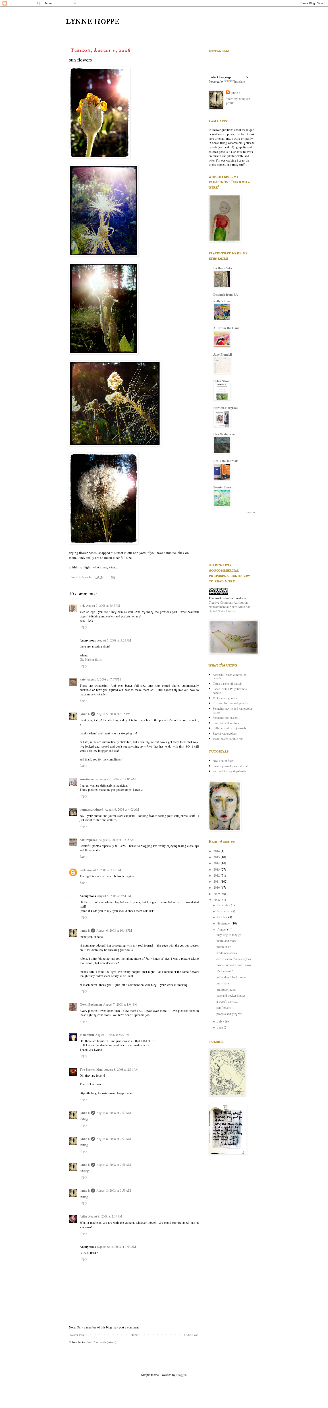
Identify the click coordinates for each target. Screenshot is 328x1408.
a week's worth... (227, 1001)
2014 (217, 863)
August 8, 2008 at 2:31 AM (121, 1069)
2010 (217, 887)
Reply (83, 627)
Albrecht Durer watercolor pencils (229, 676)
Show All (250, 512)
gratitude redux (226, 989)
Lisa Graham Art (225, 434)
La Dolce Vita (222, 268)
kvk (82, 605)
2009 (217, 894)
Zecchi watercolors (225, 733)
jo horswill (87, 1034)
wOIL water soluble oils (228, 739)
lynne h (85, 713)
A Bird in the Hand (226, 328)
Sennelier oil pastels (225, 717)
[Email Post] (113, 577)
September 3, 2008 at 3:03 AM (116, 1246)
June (220, 1027)
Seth (83, 870)
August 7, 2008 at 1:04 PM (120, 1004)
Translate (239, 81)
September (224, 923)
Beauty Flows (222, 487)
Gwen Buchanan (91, 1004)
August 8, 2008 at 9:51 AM (113, 1164)
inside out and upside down (233, 965)
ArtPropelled (88, 839)
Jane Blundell (222, 354)
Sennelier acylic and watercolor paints (232, 710)
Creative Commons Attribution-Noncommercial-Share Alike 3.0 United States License (229, 606)
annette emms (89, 779)
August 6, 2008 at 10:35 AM (117, 840)
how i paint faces (223, 760)
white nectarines (226, 953)
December (224, 905)
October (222, 917)
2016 (217, 851)
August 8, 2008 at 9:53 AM (113, 1190)
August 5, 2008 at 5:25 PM (114, 640)
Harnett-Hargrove (225, 407)
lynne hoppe (92, 20)
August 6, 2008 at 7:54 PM (114, 896)
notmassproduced (91, 809)
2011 (217, 881)
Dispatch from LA (225, 294)
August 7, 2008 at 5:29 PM (112, 1035)
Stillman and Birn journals (229, 728)
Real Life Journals (225, 460)
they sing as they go (228, 935)
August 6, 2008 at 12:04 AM (118, 779)
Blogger (181, 1375)
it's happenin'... (226, 971)
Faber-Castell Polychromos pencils (230, 691)
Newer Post (77, 1335)
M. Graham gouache (225, 698)
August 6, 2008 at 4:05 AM (122, 809)
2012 (217, 875)
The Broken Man (91, 1069)
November (224, 911)
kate (82, 679)
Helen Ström (221, 381)
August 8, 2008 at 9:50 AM (113, 1113)
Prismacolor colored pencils (230, 703)
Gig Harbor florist (91, 659)
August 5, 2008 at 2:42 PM (103, 605)
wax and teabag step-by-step (230, 771)
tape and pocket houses (230, 995)
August (222, 929)
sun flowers (223, 1007)
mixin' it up (223, 947)
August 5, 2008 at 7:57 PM (104, 679)
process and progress (229, 1014)
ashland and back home (231, 977)
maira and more (226, 941)
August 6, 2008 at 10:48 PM (114, 930)
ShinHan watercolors (226, 723)
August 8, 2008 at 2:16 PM (105, 1216)
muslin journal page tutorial (230, 766)
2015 (217, 857)
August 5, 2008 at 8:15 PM (113, 714)
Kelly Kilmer (222, 301)
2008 (217, 900)
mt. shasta (222, 983)
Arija (83, 1216)
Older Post (191, 1335)
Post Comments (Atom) (101, 1342)
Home (134, 1335)
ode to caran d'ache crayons (233, 959)
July (220, 1021)
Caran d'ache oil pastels (227, 683)
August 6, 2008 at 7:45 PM (104, 870)
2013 (217, 869)
